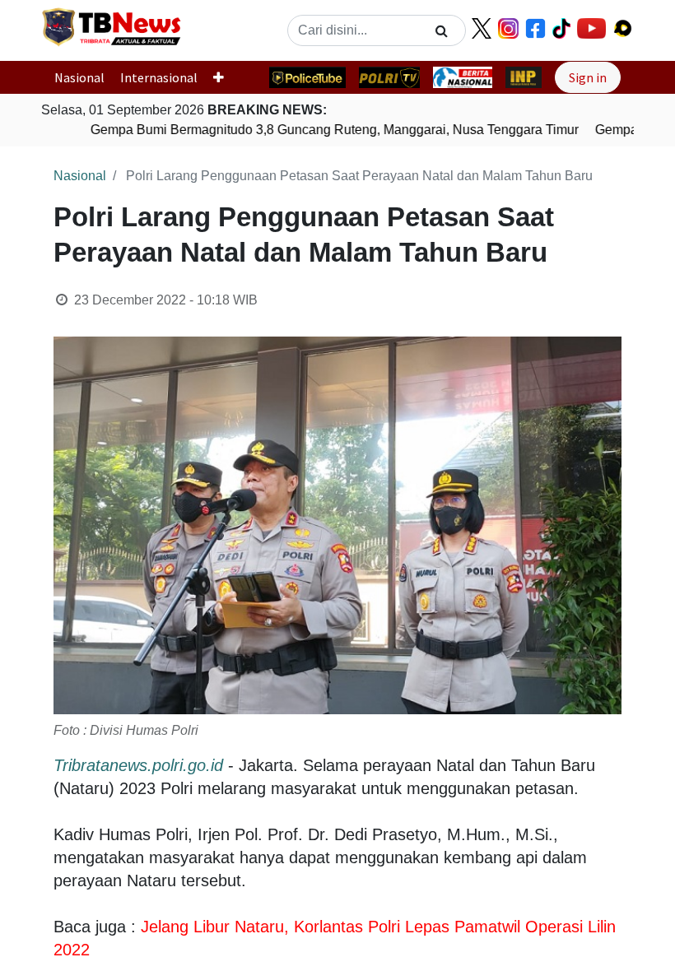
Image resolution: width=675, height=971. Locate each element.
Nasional (79, 77)
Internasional (159, 77)
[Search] (442, 30)
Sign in (588, 77)
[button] (225, 77)
